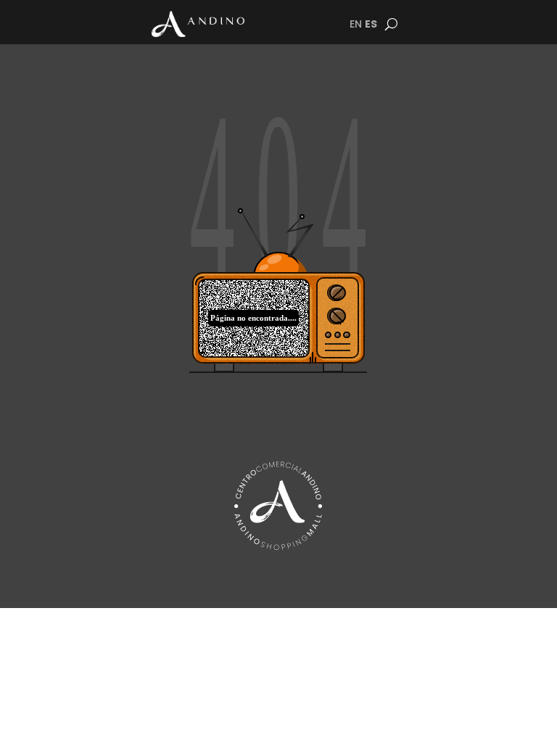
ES (371, 24)
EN (356, 24)
